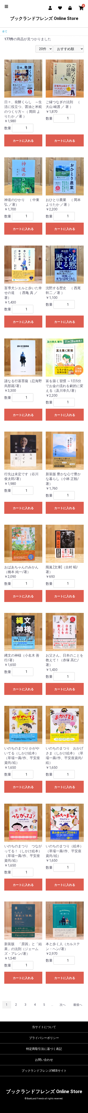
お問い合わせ (44, 1059)
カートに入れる (23, 140)
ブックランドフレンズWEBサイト (44, 1070)
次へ (63, 1004)
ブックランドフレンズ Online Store (44, 18)
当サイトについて (44, 1027)
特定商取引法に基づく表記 (44, 1048)
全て (4, 31)
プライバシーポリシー (44, 1038)
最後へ (77, 1004)
